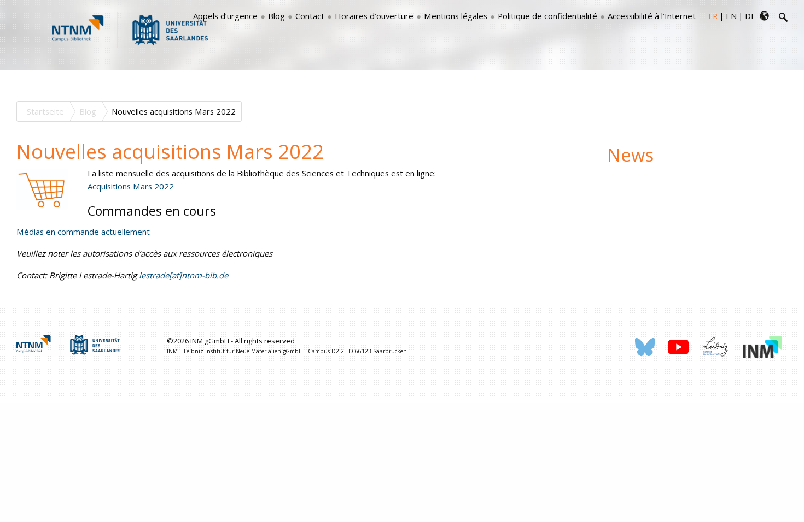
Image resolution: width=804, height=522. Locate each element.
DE (750, 15)
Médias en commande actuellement (83, 231)
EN (731, 15)
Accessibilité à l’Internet (652, 15)
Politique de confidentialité (547, 15)
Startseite (45, 111)
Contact (309, 15)
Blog (276, 15)
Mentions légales (455, 15)
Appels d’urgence (225, 15)
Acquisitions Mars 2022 (131, 186)
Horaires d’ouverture (374, 15)
